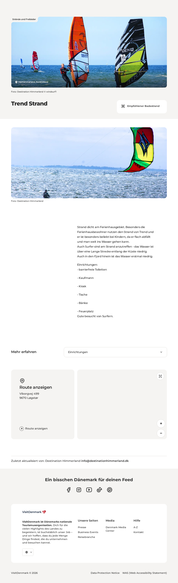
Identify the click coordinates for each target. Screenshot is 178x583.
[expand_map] (160, 376)
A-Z (136, 527)
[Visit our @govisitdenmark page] (99, 490)
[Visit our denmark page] (69, 490)
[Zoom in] (161, 423)
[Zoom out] (161, 433)
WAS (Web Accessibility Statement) (144, 572)
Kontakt (139, 532)
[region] (122, 404)
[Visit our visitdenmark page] (89, 490)
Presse (82, 527)
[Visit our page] (79, 490)
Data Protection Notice (105, 572)
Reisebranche (86, 537)
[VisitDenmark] (34, 512)
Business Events (88, 532)
